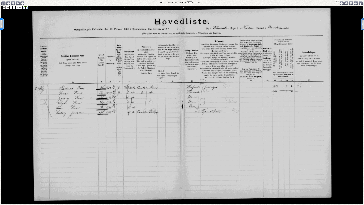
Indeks (362, 24)
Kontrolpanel (1, 23)
